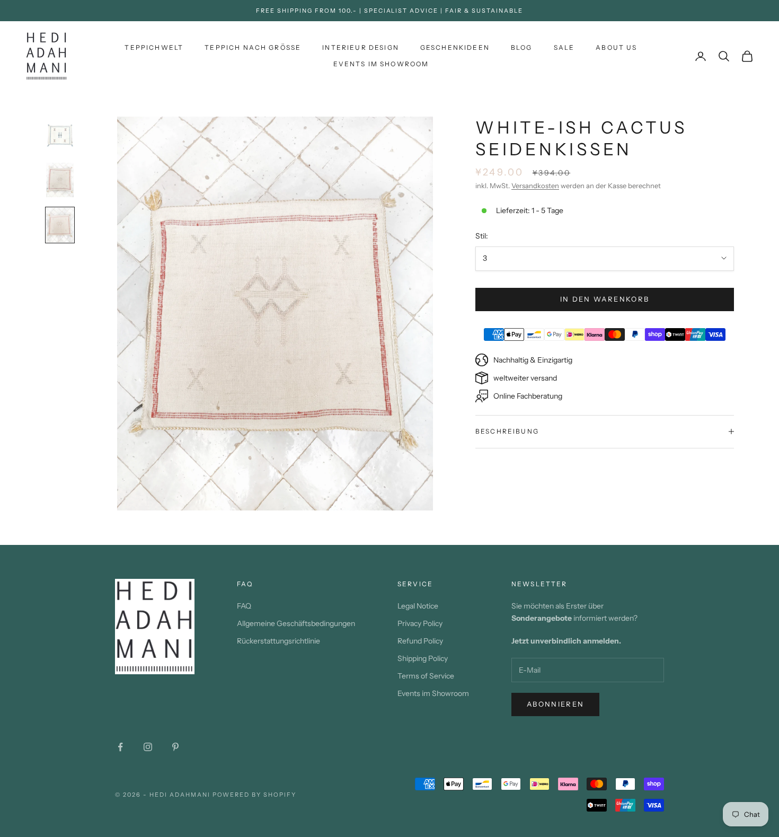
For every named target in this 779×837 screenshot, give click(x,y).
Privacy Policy (419, 623)
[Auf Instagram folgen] (148, 747)
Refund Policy (420, 641)
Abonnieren (555, 704)
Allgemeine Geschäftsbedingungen (296, 623)
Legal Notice (417, 606)
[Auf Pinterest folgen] (175, 747)
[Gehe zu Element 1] (60, 135)
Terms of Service (425, 676)
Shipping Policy (422, 658)
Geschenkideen (455, 47)
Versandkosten (535, 185)
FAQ (244, 606)
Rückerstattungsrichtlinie (278, 641)
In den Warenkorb (604, 299)
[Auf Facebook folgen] (120, 747)
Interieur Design (360, 47)
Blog (522, 47)
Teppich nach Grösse (253, 47)
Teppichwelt (154, 47)
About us (616, 47)
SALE (564, 47)
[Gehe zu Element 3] (60, 225)
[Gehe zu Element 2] (60, 180)
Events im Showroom (381, 64)
